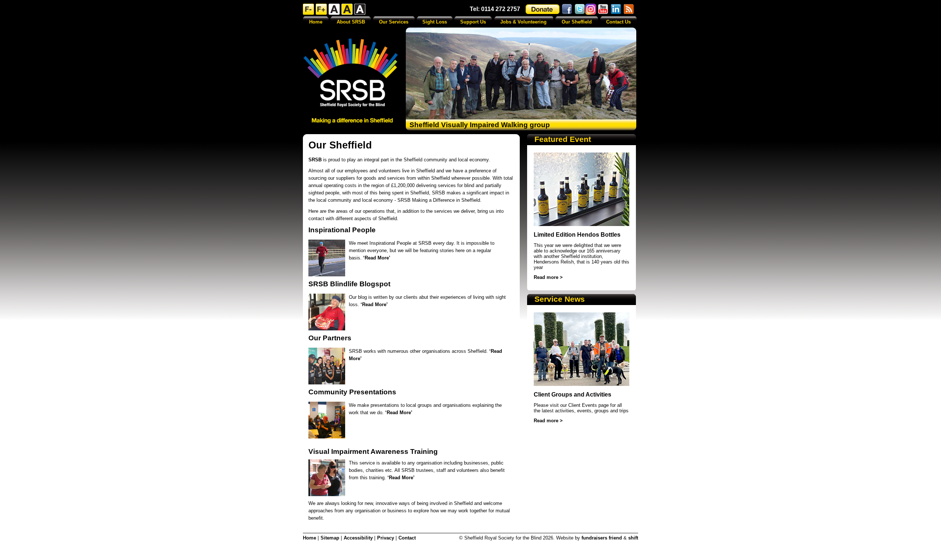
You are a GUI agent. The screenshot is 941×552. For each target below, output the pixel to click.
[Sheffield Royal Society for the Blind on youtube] (603, 9)
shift (633, 538)
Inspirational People (342, 230)
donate (542, 9)
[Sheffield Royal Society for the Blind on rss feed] (629, 9)
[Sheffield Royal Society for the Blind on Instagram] (590, 9)
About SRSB (351, 22)
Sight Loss (434, 22)
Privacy (385, 538)
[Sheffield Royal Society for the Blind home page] (350, 81)
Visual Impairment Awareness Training (373, 451)
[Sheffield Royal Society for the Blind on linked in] (616, 9)
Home (315, 22)
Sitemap (330, 538)
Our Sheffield (577, 22)
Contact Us (618, 22)
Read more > (548, 277)
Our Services (393, 22)
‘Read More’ (376, 258)
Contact (407, 538)
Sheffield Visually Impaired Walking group (479, 125)
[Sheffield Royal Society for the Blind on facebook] (566, 9)
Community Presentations (352, 392)
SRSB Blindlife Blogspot (349, 284)
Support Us (473, 22)
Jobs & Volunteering (523, 22)
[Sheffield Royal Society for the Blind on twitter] (579, 9)
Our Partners (329, 338)
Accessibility (358, 538)
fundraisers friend (602, 538)
